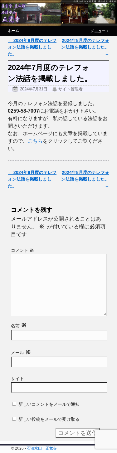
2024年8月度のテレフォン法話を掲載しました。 (85, 47)
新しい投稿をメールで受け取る (49, 419)
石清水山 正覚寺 (42, 448)
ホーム (13, 30)
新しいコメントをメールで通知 (49, 404)
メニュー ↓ (99, 31)
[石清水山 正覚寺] (58, 13)
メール (21, 352)
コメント (22, 250)
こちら (35, 141)
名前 (19, 325)
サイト (17, 378)
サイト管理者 (70, 89)
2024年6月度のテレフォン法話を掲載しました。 (32, 47)
